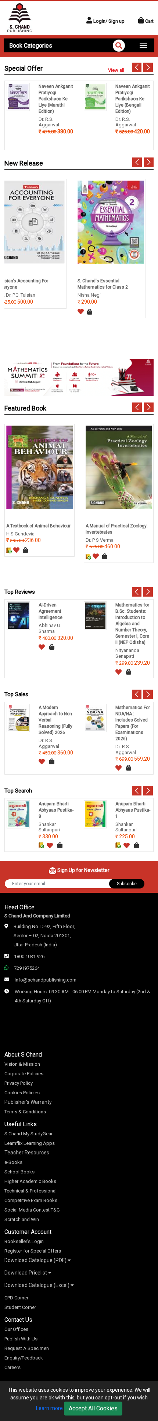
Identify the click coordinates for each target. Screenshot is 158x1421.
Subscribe (127, 883)
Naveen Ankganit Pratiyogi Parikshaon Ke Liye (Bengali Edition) (132, 99)
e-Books (13, 1162)
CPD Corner (16, 1298)
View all (116, 70)
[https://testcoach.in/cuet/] (79, 377)
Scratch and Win (21, 1219)
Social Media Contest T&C (32, 1210)
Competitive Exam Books (30, 1200)
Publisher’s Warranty (28, 1102)
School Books (19, 1172)
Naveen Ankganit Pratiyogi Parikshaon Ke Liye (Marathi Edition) (56, 99)
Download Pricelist (26, 1273)
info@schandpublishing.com (45, 980)
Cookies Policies (22, 1092)
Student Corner (20, 1307)
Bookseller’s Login (24, 1241)
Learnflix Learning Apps (29, 1143)
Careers (12, 1367)
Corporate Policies (23, 1073)
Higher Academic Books (30, 1181)
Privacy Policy (18, 1083)
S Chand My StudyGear (28, 1133)
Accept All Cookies (93, 1408)
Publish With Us (20, 1339)
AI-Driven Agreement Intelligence (50, 611)
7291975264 (27, 968)
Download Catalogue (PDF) (36, 1260)
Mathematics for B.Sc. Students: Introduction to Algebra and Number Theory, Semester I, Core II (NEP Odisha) (132, 623)
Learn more (49, 1408)
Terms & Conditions (25, 1111)
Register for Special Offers (32, 1251)
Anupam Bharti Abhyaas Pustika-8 (56, 810)
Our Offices (16, 1329)
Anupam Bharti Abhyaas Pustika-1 (132, 810)
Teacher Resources (26, 1152)
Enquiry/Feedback (23, 1358)
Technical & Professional (30, 1191)
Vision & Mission (22, 1064)
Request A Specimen (26, 1348)
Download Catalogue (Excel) (37, 1285)
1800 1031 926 (29, 956)
